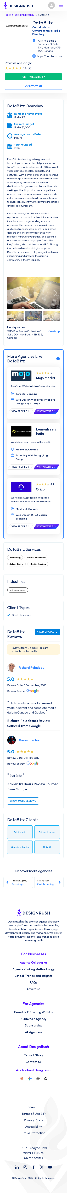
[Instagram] (25, 1167)
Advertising (16, 564)
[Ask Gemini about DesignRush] (29, 1078)
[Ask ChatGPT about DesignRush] (38, 1078)
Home (8, 15)
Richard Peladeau (31, 668)
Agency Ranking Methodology (33, 969)
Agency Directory (24, 15)
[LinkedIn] (17, 1167)
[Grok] (45, 1078)
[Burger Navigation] (61, 5)
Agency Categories (33, 962)
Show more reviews (23, 800)
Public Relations (36, 557)
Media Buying (38, 564)
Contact (31, 86)
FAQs (33, 982)
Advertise (33, 989)
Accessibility (33, 1127)
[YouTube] (50, 1167)
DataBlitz (42, 22)
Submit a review (45, 632)
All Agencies (33, 1032)
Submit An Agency (33, 1019)
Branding (15, 557)
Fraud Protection (33, 1133)
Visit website (31, 77)
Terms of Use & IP (33, 1114)
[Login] (51, 5)
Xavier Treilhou (30, 740)
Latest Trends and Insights (33, 976)
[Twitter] (41, 1167)
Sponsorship (33, 1025)
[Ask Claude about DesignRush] (21, 1078)
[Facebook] (33, 1167)
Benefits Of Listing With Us (33, 1012)
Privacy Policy (33, 1120)
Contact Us (34, 1062)
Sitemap (33, 1107)
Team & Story (33, 1055)
